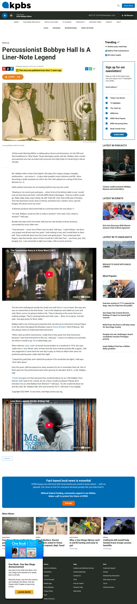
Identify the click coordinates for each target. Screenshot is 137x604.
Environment (6, 537)
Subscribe (119, 134)
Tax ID (105, 583)
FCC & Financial (49, 579)
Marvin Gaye (62, 307)
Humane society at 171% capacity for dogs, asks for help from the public (119, 304)
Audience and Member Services (83, 568)
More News (8, 513)
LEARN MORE (24, 592)
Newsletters (48, 572)
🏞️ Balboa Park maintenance (117, 51)
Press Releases (49, 587)
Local (46, 28)
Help (119, 22)
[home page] (16, 6)
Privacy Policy (48, 591)
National (57, 28)
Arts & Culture (51, 22)
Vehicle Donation (108, 587)
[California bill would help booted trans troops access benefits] (119, 525)
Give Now (128, 5)
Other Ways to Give (109, 579)
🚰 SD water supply (113, 55)
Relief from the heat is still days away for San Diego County (119, 326)
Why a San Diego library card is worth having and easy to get (85, 543)
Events (109, 22)
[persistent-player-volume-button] (11, 15)
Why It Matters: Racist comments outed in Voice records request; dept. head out (50, 544)
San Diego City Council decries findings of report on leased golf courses (116, 315)
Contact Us (77, 576)
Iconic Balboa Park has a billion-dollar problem (116, 347)
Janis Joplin (30, 346)
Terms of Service (49, 599)
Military (105, 537)
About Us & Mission (50, 568)
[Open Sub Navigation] (20, 22)
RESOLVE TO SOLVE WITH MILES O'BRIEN (117, 265)
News (16, 22)
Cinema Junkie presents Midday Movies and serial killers (117, 188)
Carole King (17, 378)
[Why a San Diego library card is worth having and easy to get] (85, 525)
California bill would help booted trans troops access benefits (117, 543)
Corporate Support (109, 568)
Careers (46, 576)
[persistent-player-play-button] (4, 15)
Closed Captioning (79, 572)
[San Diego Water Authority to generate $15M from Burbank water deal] (18, 525)
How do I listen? (78, 583)
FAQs (75, 579)
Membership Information (111, 576)
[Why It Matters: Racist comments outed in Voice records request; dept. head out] (51, 525)
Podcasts (80, 22)
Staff (45, 595)
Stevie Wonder (59, 327)
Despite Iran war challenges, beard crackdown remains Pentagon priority (118, 336)
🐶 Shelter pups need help (116, 46)
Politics (38, 537)
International (71, 28)
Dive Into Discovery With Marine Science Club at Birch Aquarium (116, 226)
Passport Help (78, 587)
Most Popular (110, 276)
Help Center (77, 591)
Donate (68, 503)
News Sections (87, 28)
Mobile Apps (48, 583)
